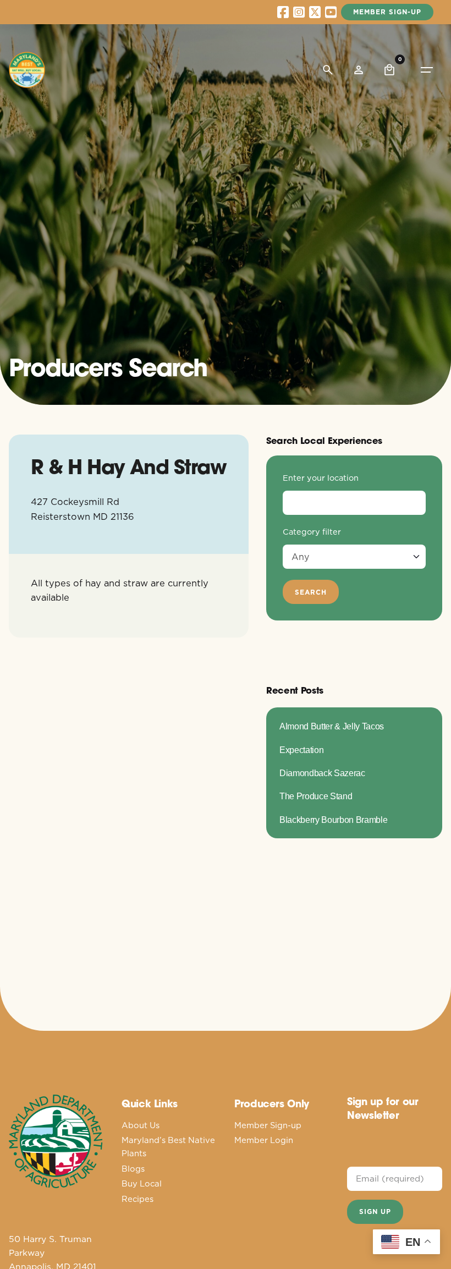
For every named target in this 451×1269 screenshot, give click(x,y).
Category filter (312, 531)
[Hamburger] (426, 69)
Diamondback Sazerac (322, 773)
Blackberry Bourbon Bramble (333, 820)
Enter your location (321, 478)
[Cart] (389, 69)
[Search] (327, 69)
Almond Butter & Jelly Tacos (331, 726)
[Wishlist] (358, 69)
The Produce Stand (315, 796)
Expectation (301, 750)
